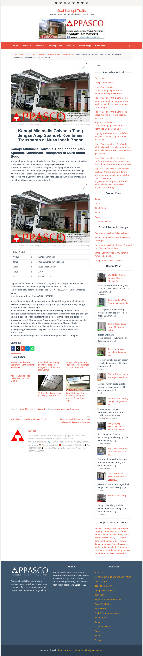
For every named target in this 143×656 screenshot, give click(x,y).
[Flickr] (82, 3)
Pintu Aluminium (120, 547)
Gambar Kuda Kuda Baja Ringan (110, 550)
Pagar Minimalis (114, 528)
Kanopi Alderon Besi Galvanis (108, 260)
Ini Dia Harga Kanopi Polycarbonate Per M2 (29, 417)
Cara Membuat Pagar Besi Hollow (110, 541)
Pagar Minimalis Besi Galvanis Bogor (112, 233)
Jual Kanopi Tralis (71, 11)
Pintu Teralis (100, 608)
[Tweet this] (18, 348)
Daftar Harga (101, 581)
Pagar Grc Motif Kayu (112, 534)
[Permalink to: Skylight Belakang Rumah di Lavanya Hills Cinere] (50, 383)
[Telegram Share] (27, 348)
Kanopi (98, 199)
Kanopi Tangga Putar (104, 82)
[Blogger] (87, 3)
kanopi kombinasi (62, 409)
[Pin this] (23, 348)
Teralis (98, 203)
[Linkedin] (73, 3)
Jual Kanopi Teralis (48, 650)
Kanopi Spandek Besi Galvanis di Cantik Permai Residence (23, 365)
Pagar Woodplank (103, 604)
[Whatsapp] (32, 348)
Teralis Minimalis (112, 531)
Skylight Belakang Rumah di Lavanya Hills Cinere (50, 394)
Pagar (97, 217)
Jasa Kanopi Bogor (103, 585)
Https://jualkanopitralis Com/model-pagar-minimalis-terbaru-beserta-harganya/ (111, 114)
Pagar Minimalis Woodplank (108, 599)
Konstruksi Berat (102, 221)
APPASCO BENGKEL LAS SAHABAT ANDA (113, 577)
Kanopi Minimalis (103, 544)
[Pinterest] (65, 3)
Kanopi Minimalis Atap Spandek (32, 409)
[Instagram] (69, 3)
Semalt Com (100, 528)
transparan (74, 409)
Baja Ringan (100, 208)
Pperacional (100, 78)
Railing (98, 212)
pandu (32, 431)
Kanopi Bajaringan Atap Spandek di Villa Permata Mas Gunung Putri (77, 365)
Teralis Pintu (121, 537)
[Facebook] (56, 3)
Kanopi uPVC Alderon (104, 590)
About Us (99, 572)
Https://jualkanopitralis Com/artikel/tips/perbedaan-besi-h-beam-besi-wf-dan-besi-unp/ (111, 125)
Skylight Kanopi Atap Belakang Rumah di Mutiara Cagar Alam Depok (75, 397)
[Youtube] (78, 3)
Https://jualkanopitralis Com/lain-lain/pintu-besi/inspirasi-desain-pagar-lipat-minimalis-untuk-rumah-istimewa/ (113, 161)
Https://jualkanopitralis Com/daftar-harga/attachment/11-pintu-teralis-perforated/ (111, 136)
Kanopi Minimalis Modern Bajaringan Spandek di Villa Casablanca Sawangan (74, 419)
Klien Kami (100, 595)
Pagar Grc (116, 544)
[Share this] (13, 348)
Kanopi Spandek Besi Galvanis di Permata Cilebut (20, 378)
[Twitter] (60, 3)
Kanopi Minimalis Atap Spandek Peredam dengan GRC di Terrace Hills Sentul (49, 366)
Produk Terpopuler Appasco (108, 613)
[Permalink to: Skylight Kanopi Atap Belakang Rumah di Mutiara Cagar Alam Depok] (78, 383)
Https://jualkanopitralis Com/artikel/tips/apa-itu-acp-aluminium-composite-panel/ (108, 90)
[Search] (128, 45)
